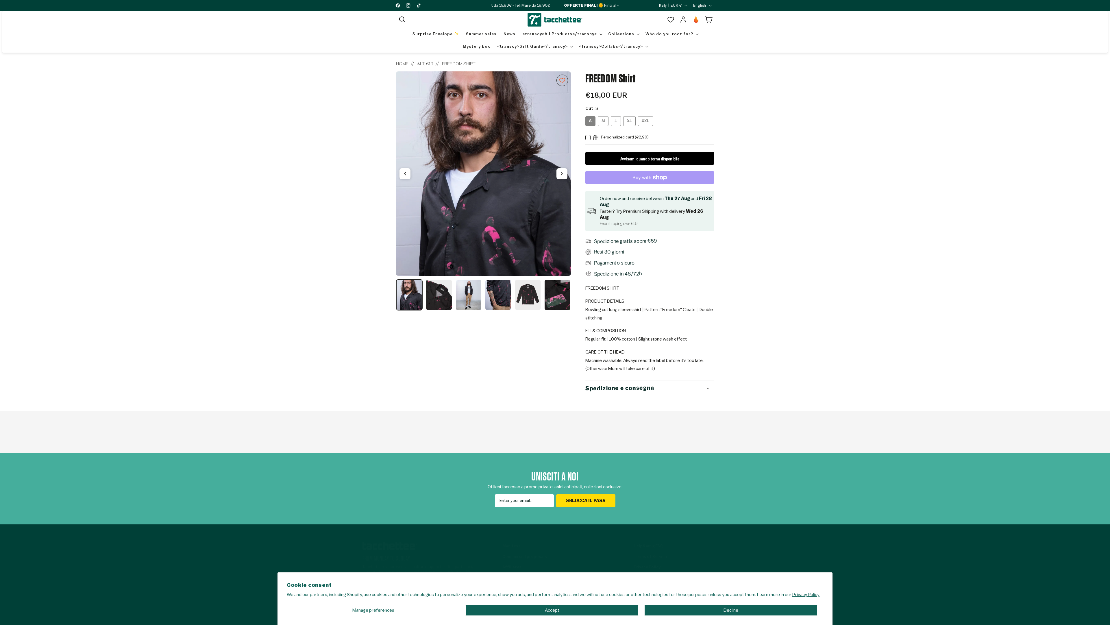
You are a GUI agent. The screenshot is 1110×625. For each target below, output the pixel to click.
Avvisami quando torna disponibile (649, 158)
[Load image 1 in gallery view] (409, 294)
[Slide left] (404, 173)
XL (631, 122)
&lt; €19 (425, 64)
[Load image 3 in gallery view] (468, 294)
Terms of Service (650, 557)
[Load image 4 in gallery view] (498, 294)
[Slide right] (561, 173)
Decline (731, 610)
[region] (483, 191)
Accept (552, 610)
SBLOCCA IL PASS (586, 500)
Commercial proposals (524, 557)
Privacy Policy (805, 594)
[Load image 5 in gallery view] (528, 294)
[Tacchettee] (389, 546)
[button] (402, 19)
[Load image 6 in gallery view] (557, 294)
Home (402, 64)
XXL (647, 122)
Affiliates (511, 567)
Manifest (511, 546)
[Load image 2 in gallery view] (439, 294)
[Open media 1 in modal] (483, 173)
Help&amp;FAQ (648, 546)
